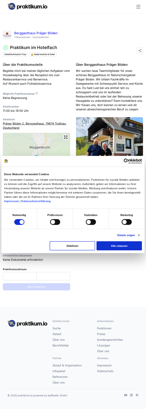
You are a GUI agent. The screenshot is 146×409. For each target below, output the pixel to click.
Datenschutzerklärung (36, 201)
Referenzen (60, 377)
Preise (101, 334)
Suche (57, 328)
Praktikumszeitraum (15, 269)
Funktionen (104, 328)
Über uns (59, 339)
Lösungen (103, 345)
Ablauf (57, 334)
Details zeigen (126, 234)
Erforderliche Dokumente (17, 255)
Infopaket (59, 371)
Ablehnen (72, 245)
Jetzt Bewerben (36, 286)
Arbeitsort (9, 119)
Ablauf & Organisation (67, 365)
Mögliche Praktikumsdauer (19, 93)
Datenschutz (105, 371)
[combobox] (36, 276)
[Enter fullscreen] (65, 137)
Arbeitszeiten (11, 106)
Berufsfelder (61, 345)
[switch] (55, 222)
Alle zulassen (119, 245)
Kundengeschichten (110, 339)
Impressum (11, 201)
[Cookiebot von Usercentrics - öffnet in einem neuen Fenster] (126, 161)
